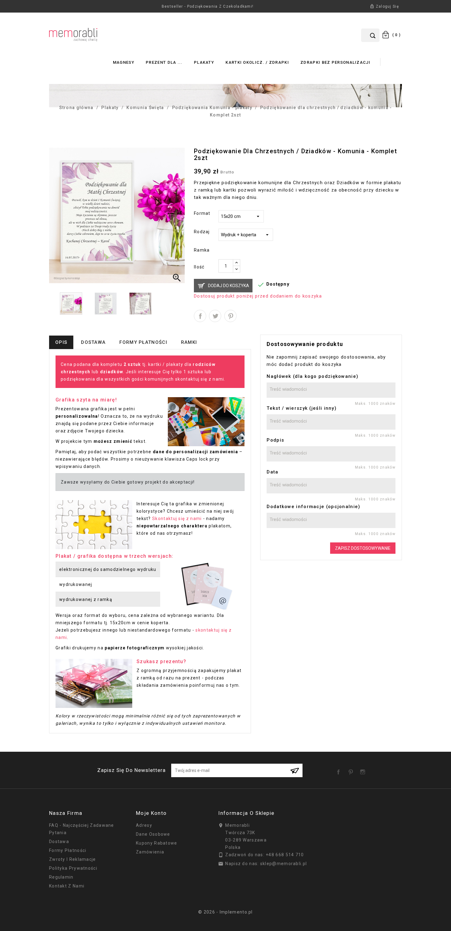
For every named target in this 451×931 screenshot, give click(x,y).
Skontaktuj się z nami (177, 518)
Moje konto (151, 813)
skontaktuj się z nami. (200, 379)
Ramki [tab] (189, 342)
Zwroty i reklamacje (72, 859)
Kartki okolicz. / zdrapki (257, 62)
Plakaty (204, 62)
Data (272, 472)
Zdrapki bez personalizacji (335, 62)
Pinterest (230, 316)
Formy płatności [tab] (143, 342)
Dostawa (59, 841)
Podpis (275, 440)
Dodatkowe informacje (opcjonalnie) (313, 506)
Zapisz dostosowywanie (363, 548)
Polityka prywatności (73, 868)
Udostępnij (200, 316)
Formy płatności (68, 850)
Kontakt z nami (66, 886)
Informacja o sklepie (246, 813)
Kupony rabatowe (156, 843)
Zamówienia (150, 851)
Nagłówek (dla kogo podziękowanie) (312, 376)
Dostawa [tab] (93, 342)
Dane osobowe (153, 834)
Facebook (339, 769)
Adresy (144, 825)
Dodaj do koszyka (228, 285)
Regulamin (61, 877)
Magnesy (123, 62)
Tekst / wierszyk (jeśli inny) (302, 408)
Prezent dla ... (164, 62)
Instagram (363, 769)
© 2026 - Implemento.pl (225, 912)
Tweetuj (215, 316)
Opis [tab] (61, 342)
